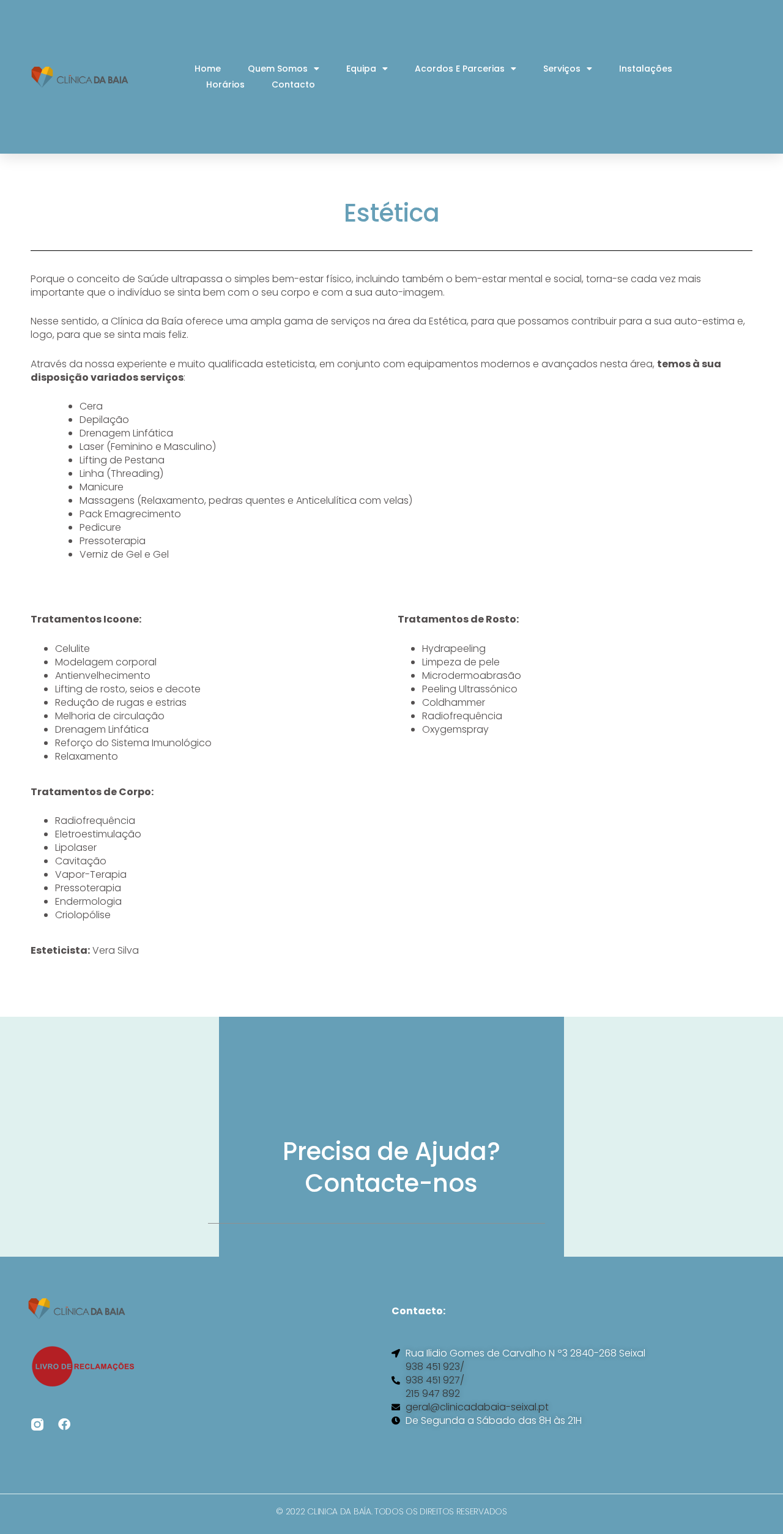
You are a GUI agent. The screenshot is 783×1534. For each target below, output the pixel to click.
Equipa (361, 68)
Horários (225, 84)
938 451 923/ (435, 1367)
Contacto (293, 84)
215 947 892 (433, 1394)
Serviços (562, 68)
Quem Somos (278, 68)
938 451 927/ (435, 1380)
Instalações (645, 68)
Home (208, 68)
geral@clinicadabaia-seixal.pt (477, 1407)
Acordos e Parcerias (460, 68)
